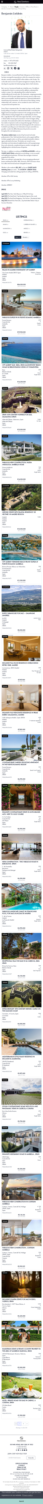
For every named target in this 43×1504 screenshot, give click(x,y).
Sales (17, 237)
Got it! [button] (21, 1501)
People (16, 7)
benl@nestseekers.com (10, 65)
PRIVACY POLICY (21, 1469)
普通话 (6, 72)
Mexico (27, 228)
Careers (22, 7)
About (11, 7)
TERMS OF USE (21, 1467)
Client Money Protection (21, 1490)
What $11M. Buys (28, 194)
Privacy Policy (22, 9)
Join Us (3, 9)
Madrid (5, 52)
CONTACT (21, 1465)
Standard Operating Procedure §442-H (21, 1486)
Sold (5, 232)
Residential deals (36, 198)
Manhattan (7, 228)
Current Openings (12, 9)
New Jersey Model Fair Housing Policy (21, 1489)
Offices (28, 7)
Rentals (25, 237)
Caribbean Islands (30, 224)
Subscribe (31, 1458)
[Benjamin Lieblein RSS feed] (18, 68)
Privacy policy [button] (27, 1495)
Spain (5, 220)
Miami (5, 224)
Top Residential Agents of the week (27, 196)
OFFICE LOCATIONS (21, 1463)
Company (4, 7)
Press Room (34, 7)
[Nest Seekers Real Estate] (21, 1)
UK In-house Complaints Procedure (21, 1487)
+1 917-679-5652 (13, 61)
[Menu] (2, 2)
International (7, 56)
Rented (27, 232)
